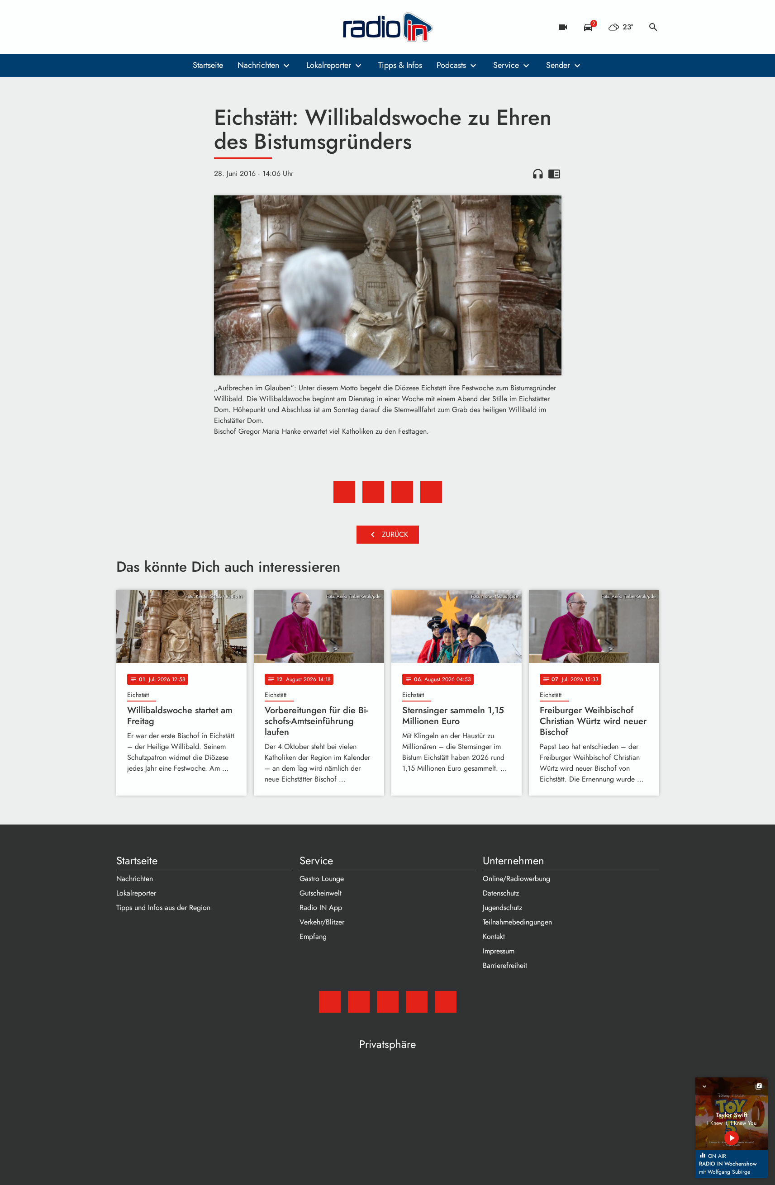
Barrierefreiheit (505, 965)
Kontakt (494, 936)
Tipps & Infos (400, 65)
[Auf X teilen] (373, 492)
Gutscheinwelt (321, 893)
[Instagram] (161, 27)
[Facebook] (143, 27)
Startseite (208, 65)
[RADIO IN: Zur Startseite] (387, 27)
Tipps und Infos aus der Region (163, 907)
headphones (538, 173)
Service (506, 65)
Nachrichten (258, 65)
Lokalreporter (328, 65)
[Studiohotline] (198, 27)
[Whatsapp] (180, 27)
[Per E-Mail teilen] (431, 492)
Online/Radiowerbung (516, 878)
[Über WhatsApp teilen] (402, 492)
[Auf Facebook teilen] (344, 492)
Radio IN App (321, 907)
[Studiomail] (125, 27)
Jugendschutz (502, 907)
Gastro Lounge (322, 878)
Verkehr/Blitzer (322, 922)
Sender (558, 65)
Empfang (313, 936)
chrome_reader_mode (554, 173)
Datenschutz (501, 893)
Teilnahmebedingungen (517, 922)
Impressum (498, 951)
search (653, 27)
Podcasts (451, 65)
